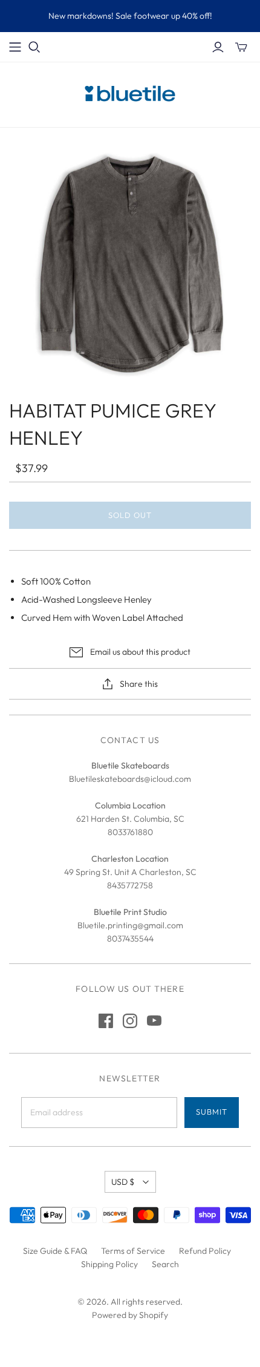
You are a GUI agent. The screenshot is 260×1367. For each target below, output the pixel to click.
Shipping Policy (109, 1264)
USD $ (122, 1181)
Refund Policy (205, 1250)
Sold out (130, 515)
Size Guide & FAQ (55, 1250)
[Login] (218, 47)
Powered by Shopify (130, 1315)
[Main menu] (15, 47)
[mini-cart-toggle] (241, 47)
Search (165, 1264)
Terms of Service (133, 1250)
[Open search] (34, 47)
